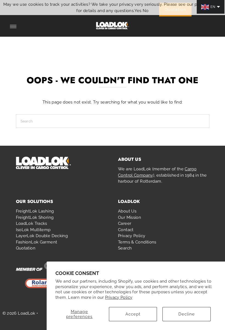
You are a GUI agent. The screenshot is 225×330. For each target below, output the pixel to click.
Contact (126, 229)
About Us (127, 211)
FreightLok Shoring (35, 217)
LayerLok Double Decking (42, 235)
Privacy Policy (118, 297)
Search (125, 248)
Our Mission (129, 217)
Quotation (25, 248)
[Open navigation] (13, 26)
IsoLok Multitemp (33, 229)
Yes (138, 10)
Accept (133, 314)
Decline (186, 314)
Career (124, 223)
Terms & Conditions (137, 242)
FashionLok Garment (36, 242)
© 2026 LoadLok (18, 313)
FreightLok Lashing (35, 211)
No (146, 10)
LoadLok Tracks (31, 223)
